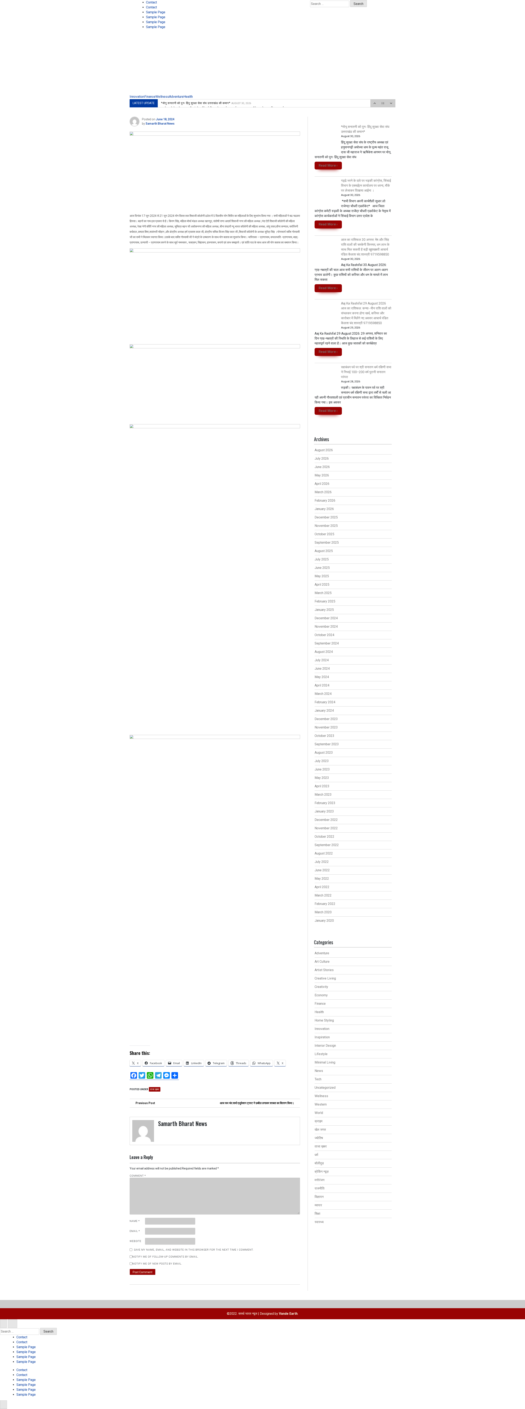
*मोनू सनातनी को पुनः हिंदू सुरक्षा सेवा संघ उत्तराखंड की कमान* (206, 103)
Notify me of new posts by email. (157, 1263)
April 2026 (322, 484)
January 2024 (324, 710)
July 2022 (322, 862)
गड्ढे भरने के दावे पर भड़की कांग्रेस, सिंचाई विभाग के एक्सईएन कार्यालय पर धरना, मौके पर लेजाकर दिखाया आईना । (366, 185)
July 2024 (322, 660)
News (319, 1071)
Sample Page (155, 12)
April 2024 (322, 685)
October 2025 (324, 534)
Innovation (137, 97)
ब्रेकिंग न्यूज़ (322, 1172)
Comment (138, 1175)
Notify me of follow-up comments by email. (165, 1256)
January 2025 (324, 610)
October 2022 (324, 837)
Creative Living (325, 978)
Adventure (176, 97)
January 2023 (324, 811)
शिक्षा (317, 1214)
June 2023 (322, 769)
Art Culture (322, 962)
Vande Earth (288, 1314)
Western (321, 1104)
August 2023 (324, 752)
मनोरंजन (319, 1180)
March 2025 (323, 593)
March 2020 (323, 912)
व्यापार (318, 1205)
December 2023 (326, 719)
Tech (318, 1079)
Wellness (162, 97)
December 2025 (326, 517)
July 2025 (322, 559)
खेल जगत (320, 1130)
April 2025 (322, 584)
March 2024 (323, 694)
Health (188, 97)
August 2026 (324, 450)
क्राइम (318, 1121)
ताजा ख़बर (154, 1089)
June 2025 (322, 568)
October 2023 (324, 736)
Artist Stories (324, 970)
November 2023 (326, 727)
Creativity (321, 987)
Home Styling (324, 1020)
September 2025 (327, 542)
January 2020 (324, 921)
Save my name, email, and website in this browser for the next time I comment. (194, 1249)
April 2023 (322, 786)
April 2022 (322, 887)
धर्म (316, 1155)
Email (135, 1231)
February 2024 (325, 702)
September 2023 (327, 744)
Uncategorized (325, 1088)
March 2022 (323, 895)
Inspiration (322, 1037)
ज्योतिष (319, 1138)
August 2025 (324, 551)
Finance (149, 97)
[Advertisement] (262, 63)
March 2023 (323, 795)
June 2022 (322, 870)
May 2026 (322, 475)
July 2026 (322, 458)
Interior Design (325, 1046)
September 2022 (327, 845)
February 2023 (325, 803)
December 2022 (326, 820)
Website (135, 1241)
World (319, 1113)
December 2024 (326, 618)
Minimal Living (325, 1062)
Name (135, 1221)
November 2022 (326, 828)
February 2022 (325, 904)
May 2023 (322, 778)
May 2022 (322, 879)
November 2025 (326, 526)
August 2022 (324, 853)
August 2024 (324, 652)
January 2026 (324, 509)
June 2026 (322, 467)
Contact (151, 2)
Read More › (328, 165)
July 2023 (322, 761)
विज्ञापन (319, 1197)
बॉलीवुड (319, 1163)
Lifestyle (321, 1054)
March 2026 (323, 492)
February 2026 (325, 500)
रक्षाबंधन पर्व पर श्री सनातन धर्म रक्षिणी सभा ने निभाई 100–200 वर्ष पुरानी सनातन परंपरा (366, 372)
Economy (321, 995)
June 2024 (322, 668)
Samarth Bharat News (160, 123)
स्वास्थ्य (319, 1222)
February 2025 (325, 601)
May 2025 (322, 576)
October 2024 (324, 635)
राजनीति (319, 1188)
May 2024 (322, 677)
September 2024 (327, 643)
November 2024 (326, 626)
